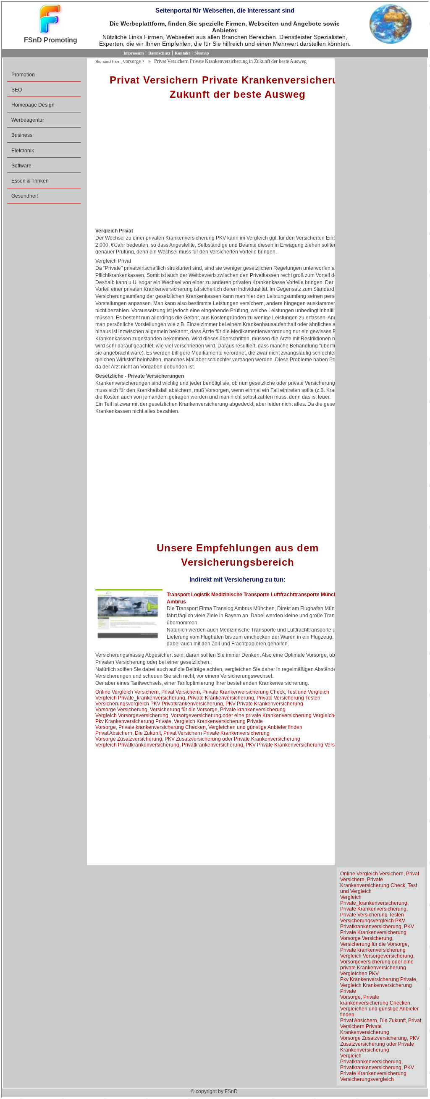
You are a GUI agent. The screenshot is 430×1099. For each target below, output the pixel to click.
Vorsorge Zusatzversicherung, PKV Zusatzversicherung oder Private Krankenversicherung (197, 739)
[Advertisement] (237, 166)
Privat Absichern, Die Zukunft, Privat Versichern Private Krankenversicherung (182, 733)
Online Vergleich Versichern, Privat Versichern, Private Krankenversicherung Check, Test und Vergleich (212, 692)
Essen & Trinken (30, 181)
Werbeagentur (27, 120)
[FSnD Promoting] (50, 20)
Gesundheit (24, 196)
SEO (16, 90)
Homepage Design (33, 105)
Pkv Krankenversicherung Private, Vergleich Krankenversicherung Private (179, 721)
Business (21, 135)
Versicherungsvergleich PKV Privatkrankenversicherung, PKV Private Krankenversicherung (199, 704)
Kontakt (182, 53)
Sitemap (201, 53)
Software (21, 166)
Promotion (23, 75)
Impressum (133, 53)
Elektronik (22, 151)
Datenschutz (159, 53)
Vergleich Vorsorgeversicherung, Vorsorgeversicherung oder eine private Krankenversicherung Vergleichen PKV (223, 715)
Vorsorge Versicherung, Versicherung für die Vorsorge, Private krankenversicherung (190, 710)
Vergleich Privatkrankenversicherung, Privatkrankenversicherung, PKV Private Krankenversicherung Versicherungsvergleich (236, 745)
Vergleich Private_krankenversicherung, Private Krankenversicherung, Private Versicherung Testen (207, 698)
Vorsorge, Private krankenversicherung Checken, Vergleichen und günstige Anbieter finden (198, 727)
